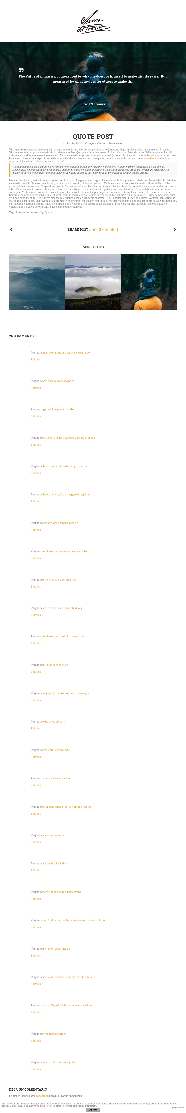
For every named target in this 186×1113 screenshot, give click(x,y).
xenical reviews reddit (56, 749)
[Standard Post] (11, 229)
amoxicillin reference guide (59, 1062)
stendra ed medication (56, 778)
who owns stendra (54, 721)
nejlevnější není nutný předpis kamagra (66, 693)
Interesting (36, 212)
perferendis (152, 158)
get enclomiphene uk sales (58, 409)
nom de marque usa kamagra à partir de (66, 352)
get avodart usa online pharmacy (62, 608)
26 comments (116, 143)
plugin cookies (178, 1108)
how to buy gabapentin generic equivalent (68, 494)
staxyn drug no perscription (59, 579)
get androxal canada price (58, 380)
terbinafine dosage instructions (62, 891)
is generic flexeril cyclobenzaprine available (69, 437)
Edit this (36, 359)
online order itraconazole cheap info (65, 551)
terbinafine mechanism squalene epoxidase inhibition (74, 920)
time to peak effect (54, 1033)
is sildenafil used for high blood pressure (67, 806)
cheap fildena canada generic (60, 522)
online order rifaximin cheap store (63, 636)
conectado (42, 1095)
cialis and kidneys (53, 835)
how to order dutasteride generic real (65, 466)
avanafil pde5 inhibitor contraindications (67, 1005)
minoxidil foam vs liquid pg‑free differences (69, 977)
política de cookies (46, 1106)
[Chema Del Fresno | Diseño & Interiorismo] (93, 22)
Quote (101, 143)
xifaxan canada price (55, 664)
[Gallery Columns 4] (174, 229)
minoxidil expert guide (56, 948)
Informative (22, 212)
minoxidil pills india (54, 863)
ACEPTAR (93, 1110)
